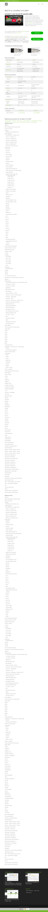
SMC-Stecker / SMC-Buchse (10, 463)
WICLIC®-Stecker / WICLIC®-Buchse (12, 469)
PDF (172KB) (21, 110)
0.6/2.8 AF (7, 150)
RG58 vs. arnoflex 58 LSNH (11, 144)
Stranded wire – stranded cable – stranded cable (14, 346)
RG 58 (7, 234)
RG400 (6, 341)
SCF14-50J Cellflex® (8, 433)
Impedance (8, 64)
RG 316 (7, 232)
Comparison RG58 (9, 172)
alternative (30, 22)
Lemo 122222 (8, 260)
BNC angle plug (8, 120)
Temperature (8, 99)
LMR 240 (6, 270)
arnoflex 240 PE (10, 182)
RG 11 (7, 216)
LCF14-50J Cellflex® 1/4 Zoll (11, 201)
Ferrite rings (7, 474)
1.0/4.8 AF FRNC (9, 156)
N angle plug (22, 122)
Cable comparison (8, 133)
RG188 (6, 334)
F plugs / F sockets (8, 251)
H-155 (6, 390)
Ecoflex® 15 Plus (8, 383)
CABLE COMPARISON (29, 890)
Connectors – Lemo (9, 298)
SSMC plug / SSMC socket (11, 321)
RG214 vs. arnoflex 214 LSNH (11, 142)
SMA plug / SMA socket (10, 318)
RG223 (6, 337)
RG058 (6, 330)
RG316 (6, 339)
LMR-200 (6, 401)
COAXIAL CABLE (36, 890)
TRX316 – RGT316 (9, 367)
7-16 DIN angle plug (26, 120)
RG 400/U (6, 419)
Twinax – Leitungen (8, 369)
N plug (14, 122)
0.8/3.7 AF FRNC (9, 154)
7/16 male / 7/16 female (10, 286)
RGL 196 (6, 426)
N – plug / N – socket (10, 314)
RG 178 (7, 217)
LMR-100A (7, 399)
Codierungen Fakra (9, 268)
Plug (6, 316)
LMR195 (6, 272)
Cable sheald (8, 76)
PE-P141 (6, 410)
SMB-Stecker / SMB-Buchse (10, 462)
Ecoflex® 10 (7, 379)
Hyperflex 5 (8, 198)
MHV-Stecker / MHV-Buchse (10, 455)
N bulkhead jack (8, 122)
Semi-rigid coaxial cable (10, 239)
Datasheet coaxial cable (9, 249)
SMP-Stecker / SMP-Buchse (10, 465)
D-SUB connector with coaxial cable (12, 302)
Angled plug (8, 287)
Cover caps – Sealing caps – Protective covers (14, 300)
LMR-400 (7, 205)
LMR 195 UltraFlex (8, 395)
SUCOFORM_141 (8, 438)
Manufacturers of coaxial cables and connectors (14, 277)
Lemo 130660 (8, 261)
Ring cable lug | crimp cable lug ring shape (13, 478)
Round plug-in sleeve (9, 480)
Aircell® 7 (8, 163)
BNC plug (14, 120)
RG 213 (7, 226)
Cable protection (8, 472)
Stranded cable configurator (11, 349)
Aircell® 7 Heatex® (9, 165)
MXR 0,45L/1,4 (7, 406)
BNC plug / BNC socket (10, 289)
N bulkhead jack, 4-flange (37, 120)
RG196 (6, 336)
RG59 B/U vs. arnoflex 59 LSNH (12, 145)
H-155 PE (6, 253)
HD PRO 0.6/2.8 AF (9, 194)
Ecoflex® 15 (7, 381)
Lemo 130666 (8, 263)
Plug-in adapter (8, 325)
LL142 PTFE (7, 394)
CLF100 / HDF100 (8, 374)
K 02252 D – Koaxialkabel (10, 392)
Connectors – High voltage (11, 296)
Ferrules (7, 348)
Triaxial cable (7, 353)
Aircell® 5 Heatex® (9, 161)
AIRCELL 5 (7, 125)
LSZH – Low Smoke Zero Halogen (11, 483)
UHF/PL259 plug (34, 122)
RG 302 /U (8, 230)
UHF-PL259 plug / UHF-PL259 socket (12, 370)
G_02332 (7, 363)
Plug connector (8, 281)
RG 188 (7, 223)
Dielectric (8, 88)
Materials (6, 279)
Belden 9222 (8, 360)
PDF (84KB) (35, 110)
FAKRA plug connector (10, 303)
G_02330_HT (8, 362)
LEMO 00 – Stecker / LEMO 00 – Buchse (12, 449)
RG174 (6, 332)
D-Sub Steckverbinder (9, 444)
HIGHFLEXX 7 (8, 196)
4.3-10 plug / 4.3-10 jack (10, 284)
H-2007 (7, 192)
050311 (18, 60)
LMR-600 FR (8, 209)
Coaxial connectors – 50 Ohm (11, 293)
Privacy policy (7, 328)
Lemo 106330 (8, 256)
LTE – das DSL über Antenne (10, 275)
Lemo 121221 (8, 258)
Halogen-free (8, 105)
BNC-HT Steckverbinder (9, 442)
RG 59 (7, 235)
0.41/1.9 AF (8, 149)
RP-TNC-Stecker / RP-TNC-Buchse (11, 492)
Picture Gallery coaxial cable (11, 214)
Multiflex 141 (8, 212)
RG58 (7, 237)
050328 (34, 60)
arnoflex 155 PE (10, 178)
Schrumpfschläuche (9, 344)
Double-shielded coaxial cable (11, 174)
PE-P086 (6, 408)
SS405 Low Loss (8, 437)
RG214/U (18, 36)
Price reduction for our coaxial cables (12, 327)
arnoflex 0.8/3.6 (10, 176)
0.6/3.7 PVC (8, 152)
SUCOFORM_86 (8, 440)
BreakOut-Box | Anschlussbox (11, 471)
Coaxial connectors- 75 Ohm (10, 247)
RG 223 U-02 (7, 417)
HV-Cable (6, 255)
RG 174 (8, 242)
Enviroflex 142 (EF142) (9, 385)
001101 (7, 354)
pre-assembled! (22, 112)
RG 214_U (6, 413)
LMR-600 (7, 207)
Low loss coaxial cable (9, 487)
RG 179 (7, 219)
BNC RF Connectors (8, 128)
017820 (7, 356)
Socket (7, 319)
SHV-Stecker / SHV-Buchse (10, 460)
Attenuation (8, 69)
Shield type (8, 62)
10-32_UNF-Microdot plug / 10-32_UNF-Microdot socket (16, 282)
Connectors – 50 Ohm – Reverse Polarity (13, 294)
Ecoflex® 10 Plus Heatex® (11, 189)
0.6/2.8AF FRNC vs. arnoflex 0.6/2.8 (12, 135)
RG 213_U (7, 228)
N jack (18, 122)
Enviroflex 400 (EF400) (9, 388)
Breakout (6, 130)
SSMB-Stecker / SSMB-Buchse (10, 467)
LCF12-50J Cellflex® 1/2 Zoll (11, 200)
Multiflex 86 (7, 404)
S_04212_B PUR (8, 429)
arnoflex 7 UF (10, 187)
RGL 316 (6, 428)
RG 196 (7, 225)
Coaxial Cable (7, 147)
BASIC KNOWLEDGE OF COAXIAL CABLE (12, 127)
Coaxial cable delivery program (11, 246)
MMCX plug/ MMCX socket (11, 312)
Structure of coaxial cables (10, 351)
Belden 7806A (7, 372)
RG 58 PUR (7, 422)
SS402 (6, 435)
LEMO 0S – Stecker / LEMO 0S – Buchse (12, 451)
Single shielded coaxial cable (11, 241)
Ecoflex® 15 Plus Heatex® (11, 191)
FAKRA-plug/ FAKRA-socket (11, 305)
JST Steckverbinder (8, 447)
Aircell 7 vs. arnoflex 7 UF (10, 136)
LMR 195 (7, 203)
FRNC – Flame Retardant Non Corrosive (12, 481)
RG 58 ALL (7, 420)
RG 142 (6, 412)
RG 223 (6, 415)
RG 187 (7, 221)
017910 (7, 358)
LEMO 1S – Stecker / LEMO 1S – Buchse (12, 453)
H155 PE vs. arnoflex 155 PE (11, 138)
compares (13, 36)
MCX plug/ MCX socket (10, 309)
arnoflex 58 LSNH (10, 183)
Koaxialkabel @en (29, 892)
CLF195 (6, 376)
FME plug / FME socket (10, 307)
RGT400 (7, 365)
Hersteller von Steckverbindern (11, 446)
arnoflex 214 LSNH (11, 180)
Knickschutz (7, 267)
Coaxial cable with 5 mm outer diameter (13, 170)
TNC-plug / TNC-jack (10, 323)
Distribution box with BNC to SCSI (12, 131)
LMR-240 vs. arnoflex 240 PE (11, 140)
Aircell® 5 (8, 159)
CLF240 (6, 378)
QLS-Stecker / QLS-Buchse (10, 456)
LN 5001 (7, 210)
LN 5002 (6, 273)
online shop (19, 32)
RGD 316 (6, 424)
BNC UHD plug (8, 291)
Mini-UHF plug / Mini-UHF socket (12, 311)
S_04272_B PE (7, 431)
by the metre (24, 31)
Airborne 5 (8, 157)
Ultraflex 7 (8, 244)
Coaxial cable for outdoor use (11, 168)
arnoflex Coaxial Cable (11, 175)
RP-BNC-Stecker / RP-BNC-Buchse (11, 458)
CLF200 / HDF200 (9, 166)
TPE (5, 485)
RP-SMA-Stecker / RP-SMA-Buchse (11, 490)
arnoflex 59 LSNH (10, 185)
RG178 (6, 488)
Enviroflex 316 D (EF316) (9, 387)
